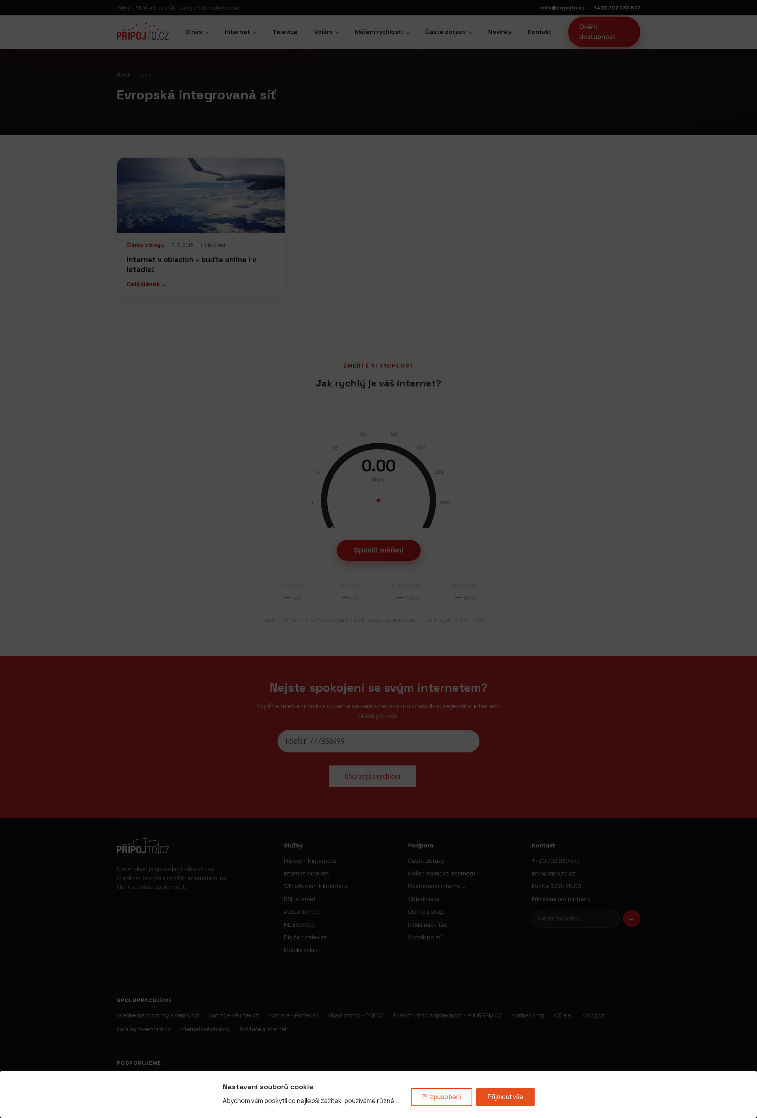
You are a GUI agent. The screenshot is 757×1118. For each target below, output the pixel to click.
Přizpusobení (441, 1096)
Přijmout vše (505, 1096)
